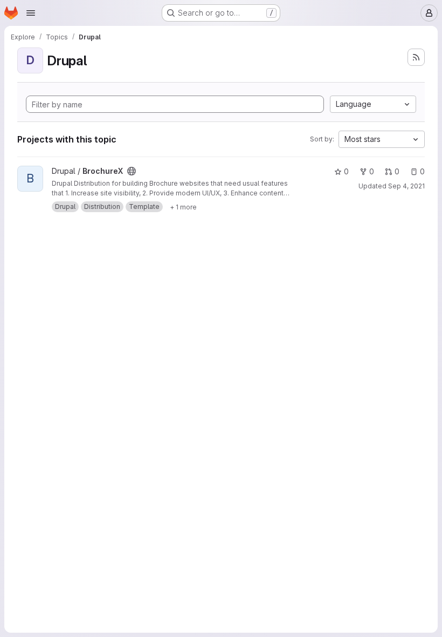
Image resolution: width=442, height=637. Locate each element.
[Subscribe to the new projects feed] (416, 57)
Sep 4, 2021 (406, 186)
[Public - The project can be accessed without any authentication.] (131, 171)
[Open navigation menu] (30, 13)
